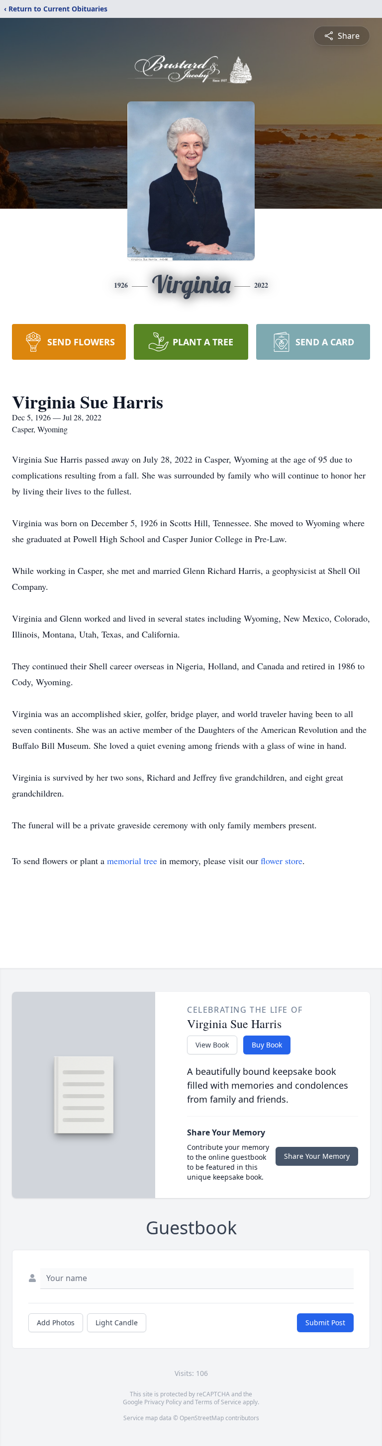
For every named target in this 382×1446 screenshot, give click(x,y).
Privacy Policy (163, 1402)
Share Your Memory (317, 1156)
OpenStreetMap (202, 1418)
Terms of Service (218, 1402)
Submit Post (325, 1322)
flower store (281, 861)
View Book (212, 1044)
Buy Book (267, 1044)
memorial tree (132, 861)
